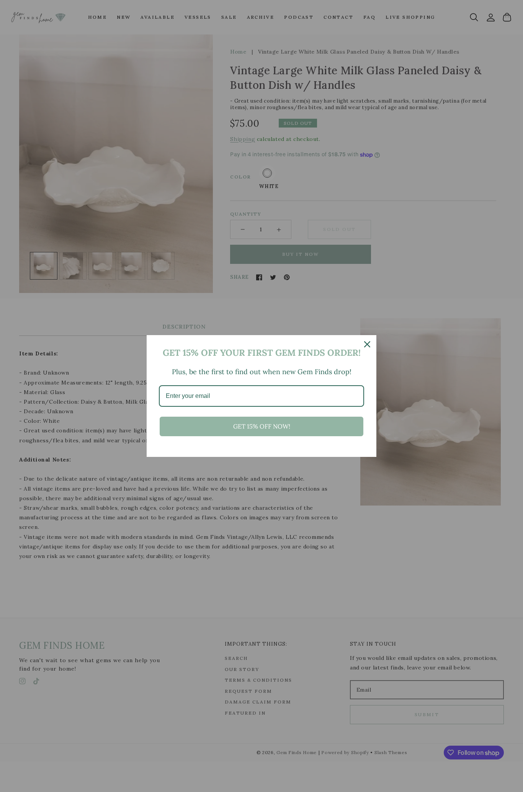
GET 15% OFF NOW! (261, 426)
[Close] (367, 344)
